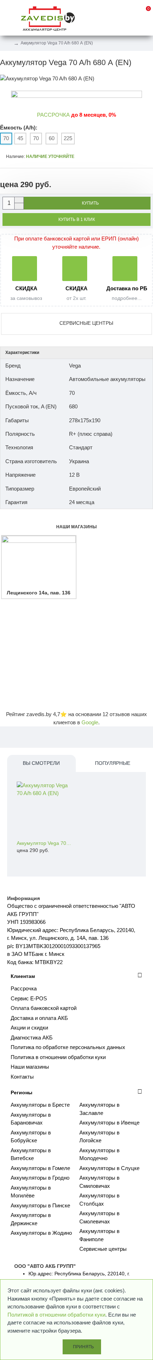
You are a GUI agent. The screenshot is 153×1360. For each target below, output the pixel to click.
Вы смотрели (41, 763)
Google (89, 722)
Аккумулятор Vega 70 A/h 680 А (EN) (44, 843)
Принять (83, 1346)
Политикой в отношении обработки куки (56, 1315)
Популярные (112, 763)
